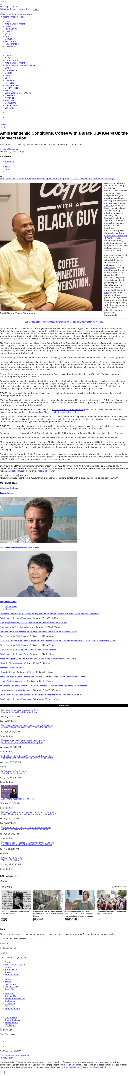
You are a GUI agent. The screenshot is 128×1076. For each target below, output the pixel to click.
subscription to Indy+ (46, 471)
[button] (16, 905)
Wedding (9, 90)
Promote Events (12, 1008)
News (7, 21)
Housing (4, 690)
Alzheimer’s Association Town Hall (17, 798)
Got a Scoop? (17, 17)
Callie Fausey (22, 636)
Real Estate (10, 41)
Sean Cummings (10, 149)
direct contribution (18, 471)
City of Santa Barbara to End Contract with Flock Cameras (28, 649)
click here (50, 1067)
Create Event (11, 105)
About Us (9, 100)
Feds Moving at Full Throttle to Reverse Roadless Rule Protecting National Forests (38, 631)
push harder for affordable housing (68, 409)
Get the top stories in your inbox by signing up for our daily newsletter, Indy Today (64, 322)
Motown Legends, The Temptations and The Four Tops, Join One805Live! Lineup (38, 658)
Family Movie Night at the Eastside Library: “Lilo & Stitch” (28, 814)
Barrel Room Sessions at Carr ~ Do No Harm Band (25, 829)
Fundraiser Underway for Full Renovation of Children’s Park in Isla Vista (33, 622)
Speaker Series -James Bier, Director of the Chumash (26, 844)
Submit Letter (11, 1022)
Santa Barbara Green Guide (18, 93)
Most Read (10, 609)
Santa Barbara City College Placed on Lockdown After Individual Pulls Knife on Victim (40, 694)
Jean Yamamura (23, 618)
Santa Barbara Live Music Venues (20, 65)
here (72, 934)
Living (8, 26)
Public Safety (6, 618)
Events (8, 34)
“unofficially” (110, 267)
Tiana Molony (15, 663)
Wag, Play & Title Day (11, 860)
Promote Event (12, 974)
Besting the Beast (7, 493)
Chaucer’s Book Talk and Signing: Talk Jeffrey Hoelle (26, 727)
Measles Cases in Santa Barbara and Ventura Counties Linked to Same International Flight (42, 676)
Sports (8, 36)
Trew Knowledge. (72, 1067)
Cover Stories (11, 88)
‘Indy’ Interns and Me (8, 602)
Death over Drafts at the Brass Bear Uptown (22, 742)
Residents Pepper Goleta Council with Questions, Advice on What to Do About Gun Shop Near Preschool (49, 613)
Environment (6, 636)
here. (25, 957)
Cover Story (10, 989)
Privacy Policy (6, 1057)
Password (4, 943)
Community (6, 627)
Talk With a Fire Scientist (13, 773)
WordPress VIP (99, 1067)
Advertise (9, 98)
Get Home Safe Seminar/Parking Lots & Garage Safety (27, 757)
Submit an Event (8, 9)
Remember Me (9, 948)
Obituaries (10, 39)
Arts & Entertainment (15, 24)
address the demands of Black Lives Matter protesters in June (49, 412)
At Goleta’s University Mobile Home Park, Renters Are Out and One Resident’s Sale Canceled (43, 685)
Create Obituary (12, 1020)
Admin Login (10, 1025)
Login (36, 9)
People (3, 127)
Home (8, 55)
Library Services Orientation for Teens (19, 712)
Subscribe (6, 17)
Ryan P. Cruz (22, 654)
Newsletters (24, 9)
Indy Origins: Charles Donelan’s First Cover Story (19, 547)
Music (3, 663)
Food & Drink (11, 29)
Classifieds (10, 46)
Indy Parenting (12, 44)
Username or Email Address (13, 938)
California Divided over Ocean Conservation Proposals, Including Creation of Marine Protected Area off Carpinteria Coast (58, 640)
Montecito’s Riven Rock (11, 667)
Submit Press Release (15, 998)
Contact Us (10, 103)
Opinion (8, 31)
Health (3, 681)
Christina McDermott (24, 627)
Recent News (11, 606)
